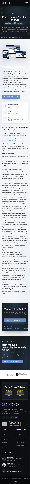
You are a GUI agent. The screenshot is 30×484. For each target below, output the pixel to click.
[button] (12, 361)
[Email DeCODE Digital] (16, 417)
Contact (4, 448)
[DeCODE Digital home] (10, 404)
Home (2, 37)
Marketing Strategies (21, 439)
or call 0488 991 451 (10, 365)
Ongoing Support (20, 442)
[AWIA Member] (14, 423)
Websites (18, 437)
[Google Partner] (4, 423)
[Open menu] (26, 3)
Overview (18, 434)
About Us (4, 445)
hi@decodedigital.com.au (14, 471)
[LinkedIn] (12, 417)
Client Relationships (21, 445)
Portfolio (4, 437)
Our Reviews (5, 439)
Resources (5, 442)
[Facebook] (3, 417)
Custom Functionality (18, 67)
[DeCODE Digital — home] (8, 3)
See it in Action (20, 448)
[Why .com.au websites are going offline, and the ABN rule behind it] (8, 374)
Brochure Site (6, 67)
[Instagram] (7, 417)
